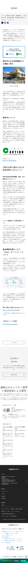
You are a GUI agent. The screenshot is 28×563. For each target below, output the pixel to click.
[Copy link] (8, 23)
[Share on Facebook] (5, 23)
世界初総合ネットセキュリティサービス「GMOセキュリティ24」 (13, 531)
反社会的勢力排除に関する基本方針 (8, 513)
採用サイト (3, 505)
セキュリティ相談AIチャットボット (8, 535)
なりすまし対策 (19, 540)
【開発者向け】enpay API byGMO (8, 481)
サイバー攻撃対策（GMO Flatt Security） (8, 540)
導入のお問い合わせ (5, 478)
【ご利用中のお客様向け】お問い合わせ (9, 480)
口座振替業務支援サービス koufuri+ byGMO (9, 483)
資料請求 (3, 477)
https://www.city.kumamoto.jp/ (9, 160)
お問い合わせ (4, 498)
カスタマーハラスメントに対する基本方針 (9, 516)
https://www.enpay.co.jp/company (10, 324)
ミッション (3, 495)
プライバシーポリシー (5, 509)
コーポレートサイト (5, 491)
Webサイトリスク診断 (14, 533)
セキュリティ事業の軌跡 (6, 542)
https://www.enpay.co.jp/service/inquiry (11, 310)
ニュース (3, 493)
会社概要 (3, 496)
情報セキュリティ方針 (5, 511)
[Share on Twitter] (2, 23)
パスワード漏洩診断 (5, 533)
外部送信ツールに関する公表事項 (16, 509)
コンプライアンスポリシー (15, 511)
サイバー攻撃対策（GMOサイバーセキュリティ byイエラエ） (12, 538)
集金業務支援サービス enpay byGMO (8, 476)
